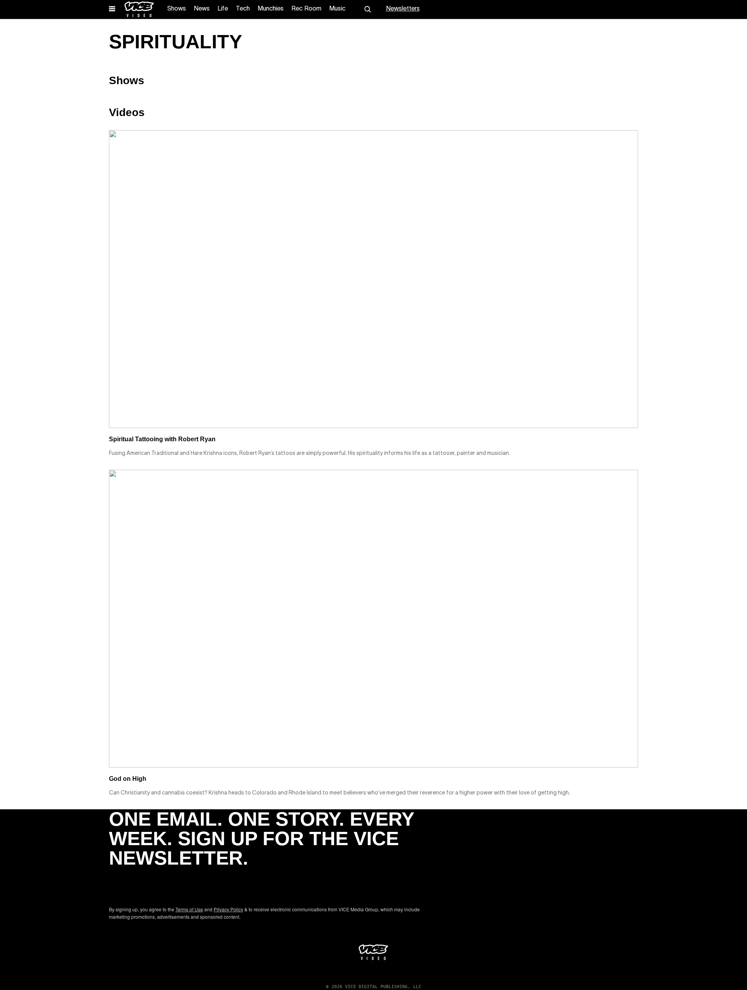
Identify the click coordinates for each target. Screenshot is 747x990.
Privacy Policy (228, 909)
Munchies (271, 9)
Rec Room (306, 9)
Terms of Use (189, 909)
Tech (243, 9)
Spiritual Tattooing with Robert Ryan (162, 439)
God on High (127, 778)
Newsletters (403, 9)
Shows (176, 9)
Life (222, 9)
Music (337, 9)
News (202, 9)
